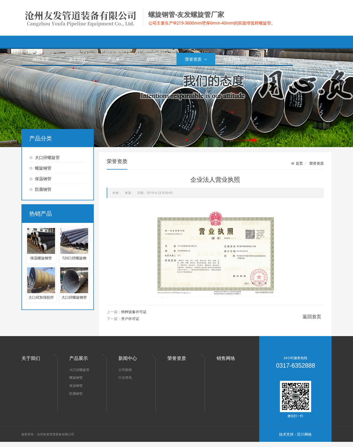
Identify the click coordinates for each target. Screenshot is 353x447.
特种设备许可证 (134, 311)
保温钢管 (43, 178)
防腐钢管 (43, 189)
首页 (299, 163)
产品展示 (116, 59)
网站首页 (41, 59)
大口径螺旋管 (47, 157)
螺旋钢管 (43, 168)
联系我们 (271, 59)
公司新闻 (125, 369)
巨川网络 (304, 434)
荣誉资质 (193, 59)
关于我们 (77, 59)
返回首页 (312, 316)
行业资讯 (125, 377)
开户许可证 (130, 318)
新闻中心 (154, 59)
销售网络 (232, 59)
